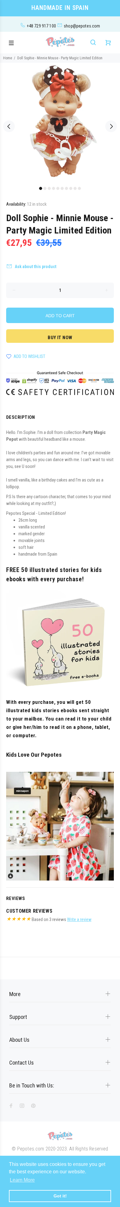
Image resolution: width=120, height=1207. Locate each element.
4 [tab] (53, 188)
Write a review (79, 919)
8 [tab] (70, 188)
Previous (9, 126)
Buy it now (60, 337)
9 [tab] (75, 188)
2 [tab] (44, 188)
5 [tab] (57, 188)
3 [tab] (49, 188)
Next (111, 126)
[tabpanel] (60, 123)
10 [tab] (79, 188)
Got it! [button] (60, 1195)
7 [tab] (66, 188)
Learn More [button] (22, 1180)
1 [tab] (40, 188)
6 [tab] (62, 188)
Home (7, 58)
